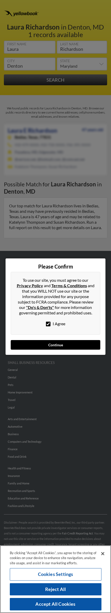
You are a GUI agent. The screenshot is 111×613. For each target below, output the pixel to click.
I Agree (58, 323)
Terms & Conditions (69, 285)
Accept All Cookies (55, 604)
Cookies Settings (55, 574)
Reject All (55, 589)
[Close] (102, 553)
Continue (55, 345)
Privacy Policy (30, 285)
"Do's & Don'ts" (40, 307)
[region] (55, 579)
